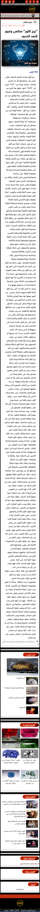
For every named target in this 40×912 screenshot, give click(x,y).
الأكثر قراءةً (30, 796)
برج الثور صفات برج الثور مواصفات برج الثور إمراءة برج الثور (17, 641)
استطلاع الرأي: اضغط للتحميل (29, 863)
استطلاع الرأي (29, 858)
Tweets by (20, 889)
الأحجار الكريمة (29, 725)
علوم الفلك (27, 22)
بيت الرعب (30, 654)
